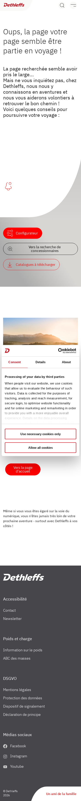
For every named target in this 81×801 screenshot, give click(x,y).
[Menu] (71, 5)
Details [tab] (41, 362)
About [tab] (66, 362)
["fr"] (23, 577)
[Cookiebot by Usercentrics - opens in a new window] (58, 350)
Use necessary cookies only (40, 434)
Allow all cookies (40, 447)
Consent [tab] (14, 362)
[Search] (61, 5)
